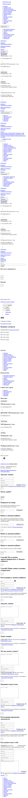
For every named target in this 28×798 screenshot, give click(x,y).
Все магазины (4, 53)
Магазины (3, 51)
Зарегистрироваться (17, 527)
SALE (4, 778)
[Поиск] (2, 262)
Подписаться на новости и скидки (14, 590)
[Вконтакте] (4, 460)
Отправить (19, 484)
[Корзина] (2, 279)
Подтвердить (19, 510)
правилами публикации (7, 629)
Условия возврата (7, 35)
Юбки (4, 23)
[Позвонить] (4, 61)
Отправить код (20, 524)
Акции (5, 31)
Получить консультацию (6, 672)
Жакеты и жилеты (7, 16)
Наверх (7, 314)
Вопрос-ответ (6, 37)
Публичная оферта (5, 471)
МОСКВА (3, 81)
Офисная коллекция (8, 9)
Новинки (5, 6)
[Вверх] (18, 464)
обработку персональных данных (17, 486)
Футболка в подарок (6, 135)
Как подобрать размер (8, 34)
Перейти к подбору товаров (7, 301)
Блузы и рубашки (7, 11)
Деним (5, 15)
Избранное (8, 312)
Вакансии (5, 120)
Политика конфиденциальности (8, 470)
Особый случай (7, 7)
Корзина (8, 310)
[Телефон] (1, 272)
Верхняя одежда (7, 14)
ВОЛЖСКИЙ (4, 54)
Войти (10, 597)
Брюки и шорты (7, 12)
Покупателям (4, 26)
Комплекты (6, 38)
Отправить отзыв (20, 704)
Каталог (9, 305)
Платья (5, 19)
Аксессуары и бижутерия (9, 10)
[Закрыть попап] (2, 488)
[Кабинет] (2, 276)
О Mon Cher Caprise (5, 113)
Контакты (5, 119)
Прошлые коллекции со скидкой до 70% (14, 134)
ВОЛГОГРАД (4, 72)
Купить (2, 497)
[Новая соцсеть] (4, 458)
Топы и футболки (7, 20)
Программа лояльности (9, 29)
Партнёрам (6, 118)
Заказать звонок (13, 464)
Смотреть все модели (14, 329)
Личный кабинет (6, 4)
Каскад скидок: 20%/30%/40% (8, 133)
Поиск (2, 266)
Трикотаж (5, 22)
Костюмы (5, 18)
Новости (5, 33)
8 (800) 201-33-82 (6, 2)
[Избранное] (1, 274)
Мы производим (7, 116)
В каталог (9, 323)
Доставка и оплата (7, 30)
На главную (3, 323)
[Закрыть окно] (2, 285)
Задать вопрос (20, 623)
